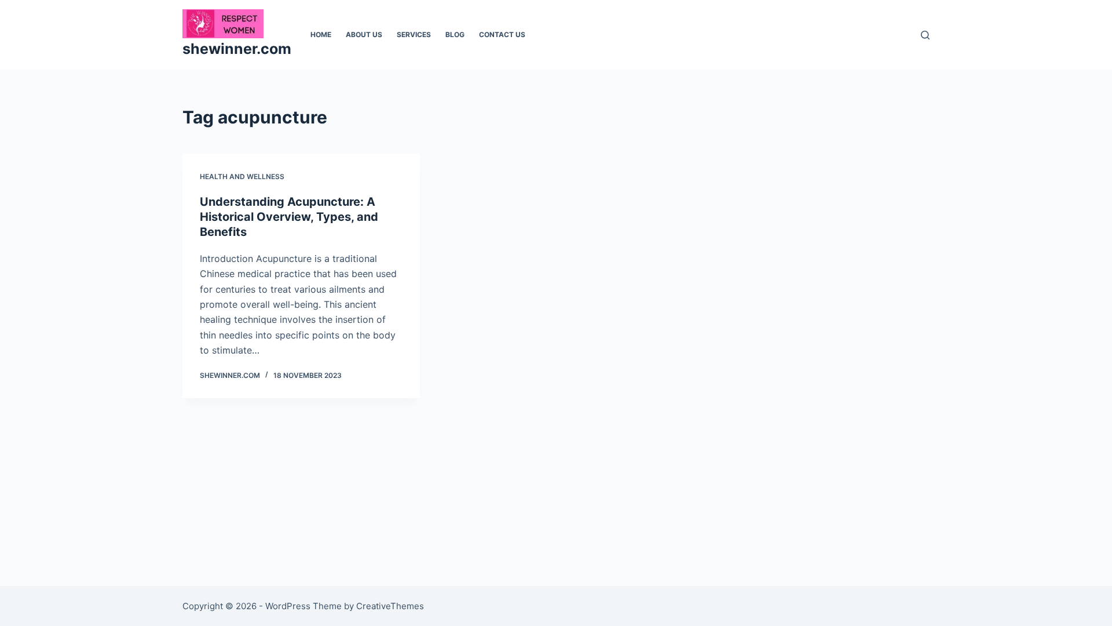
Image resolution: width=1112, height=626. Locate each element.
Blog (454, 34)
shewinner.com (236, 48)
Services (414, 34)
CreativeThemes (390, 606)
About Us (364, 34)
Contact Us (502, 34)
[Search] (925, 35)
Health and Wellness (242, 176)
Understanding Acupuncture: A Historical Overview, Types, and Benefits (289, 217)
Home (320, 34)
